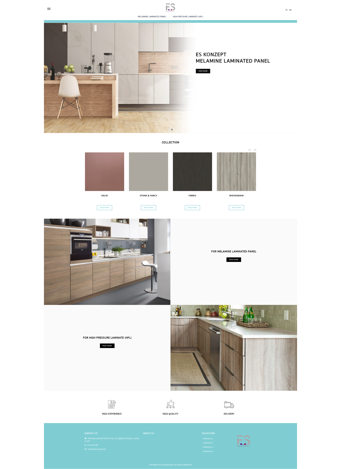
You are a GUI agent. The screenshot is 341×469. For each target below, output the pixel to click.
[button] (169, 129)
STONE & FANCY (148, 195)
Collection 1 (208, 438)
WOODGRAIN (236, 195)
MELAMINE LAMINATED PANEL (152, 17)
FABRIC (192, 195)
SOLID (104, 195)
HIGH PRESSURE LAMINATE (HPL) (188, 17)
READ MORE (104, 207)
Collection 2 (208, 442)
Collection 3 (208, 447)
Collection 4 (208, 451)
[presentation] (251, 150)
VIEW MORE (203, 71)
